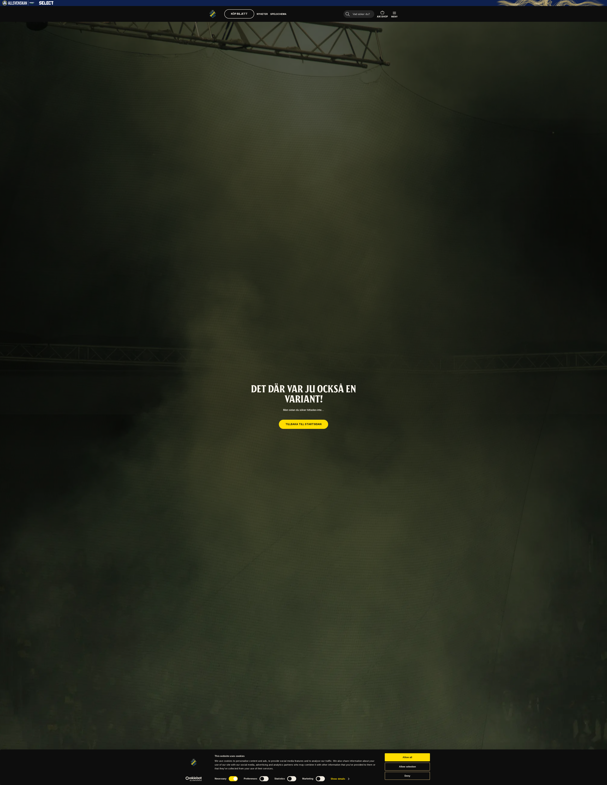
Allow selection (407, 766)
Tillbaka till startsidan (303, 424)
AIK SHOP (382, 16)
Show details (338, 778)
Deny (407, 775)
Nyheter (262, 14)
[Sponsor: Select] (46, 4)
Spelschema (278, 14)
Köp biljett (239, 13)
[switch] (264, 778)
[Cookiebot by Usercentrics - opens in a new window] (194, 778)
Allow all (407, 757)
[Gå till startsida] (213, 14)
